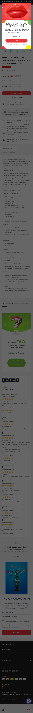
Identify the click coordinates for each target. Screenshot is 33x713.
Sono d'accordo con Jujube (17, 44)
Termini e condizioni (23, 44)
